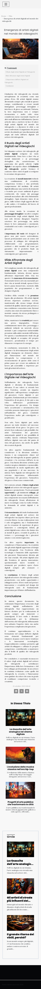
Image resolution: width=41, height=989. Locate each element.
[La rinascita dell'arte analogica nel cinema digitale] (20, 717)
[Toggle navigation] (6, 4)
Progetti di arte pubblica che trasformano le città (20, 803)
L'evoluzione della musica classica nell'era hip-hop (20, 768)
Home (3, 16)
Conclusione (10, 86)
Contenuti (12, 68)
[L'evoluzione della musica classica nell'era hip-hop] (20, 755)
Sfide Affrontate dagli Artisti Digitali (18, 76)
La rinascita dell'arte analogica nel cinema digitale (20, 732)
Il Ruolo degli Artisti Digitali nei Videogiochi (20, 72)
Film (10, 16)
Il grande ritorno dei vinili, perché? (20, 936)
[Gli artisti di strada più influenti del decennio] (20, 886)
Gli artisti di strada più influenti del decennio (19, 901)
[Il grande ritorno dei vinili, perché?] (20, 923)
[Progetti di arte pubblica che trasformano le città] (20, 790)
